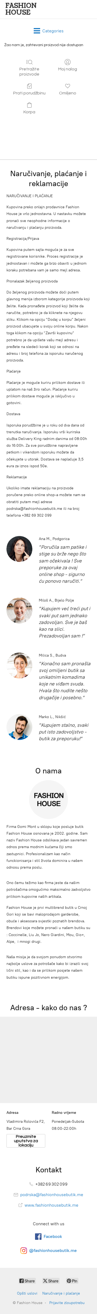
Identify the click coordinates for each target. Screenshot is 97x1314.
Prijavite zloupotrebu (67, 1303)
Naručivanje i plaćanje (61, 1293)
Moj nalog (67, 69)
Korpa (29, 112)
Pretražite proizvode (29, 71)
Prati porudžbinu (29, 93)
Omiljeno (67, 93)
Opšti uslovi (27, 1293)
